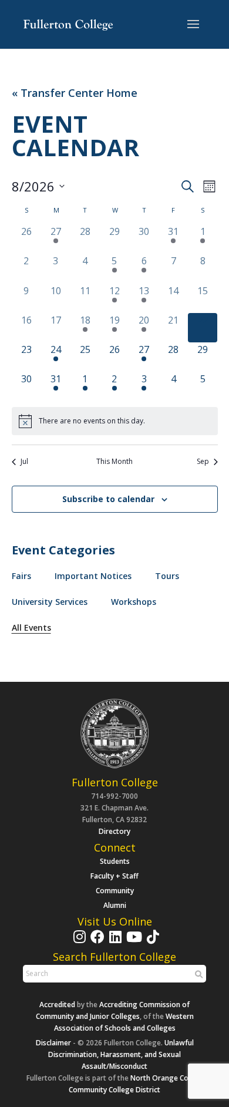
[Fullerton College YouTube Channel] (132, 942)
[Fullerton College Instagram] (78, 942)
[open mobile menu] (193, 25)
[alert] (115, 421)
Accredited (57, 1005)
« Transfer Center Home (74, 93)
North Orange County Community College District (136, 1084)
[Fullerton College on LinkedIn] (114, 942)
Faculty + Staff (114, 876)
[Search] (197, 974)
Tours (167, 575)
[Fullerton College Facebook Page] (96, 942)
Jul (24, 461)
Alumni (114, 905)
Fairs (21, 575)
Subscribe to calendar (108, 498)
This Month (114, 461)
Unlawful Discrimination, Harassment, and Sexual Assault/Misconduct (121, 1054)
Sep (203, 461)
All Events (31, 627)
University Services (49, 601)
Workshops (133, 601)
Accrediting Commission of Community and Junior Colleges (113, 1010)
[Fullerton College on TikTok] (151, 942)
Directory (114, 831)
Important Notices (93, 575)
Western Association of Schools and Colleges (124, 1022)
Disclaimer (53, 1043)
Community (115, 891)
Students (115, 861)
